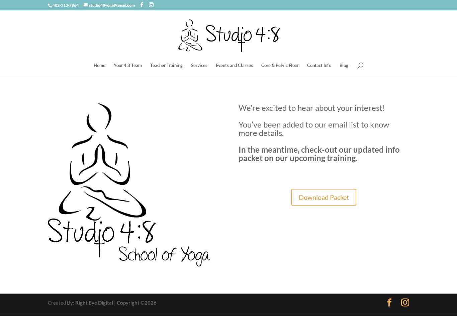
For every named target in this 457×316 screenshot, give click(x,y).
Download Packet (324, 197)
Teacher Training (166, 65)
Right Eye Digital (94, 303)
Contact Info (319, 65)
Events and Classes (234, 65)
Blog (344, 65)
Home (99, 65)
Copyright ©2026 (137, 303)
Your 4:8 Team (128, 65)
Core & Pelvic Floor (280, 65)
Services (199, 65)
